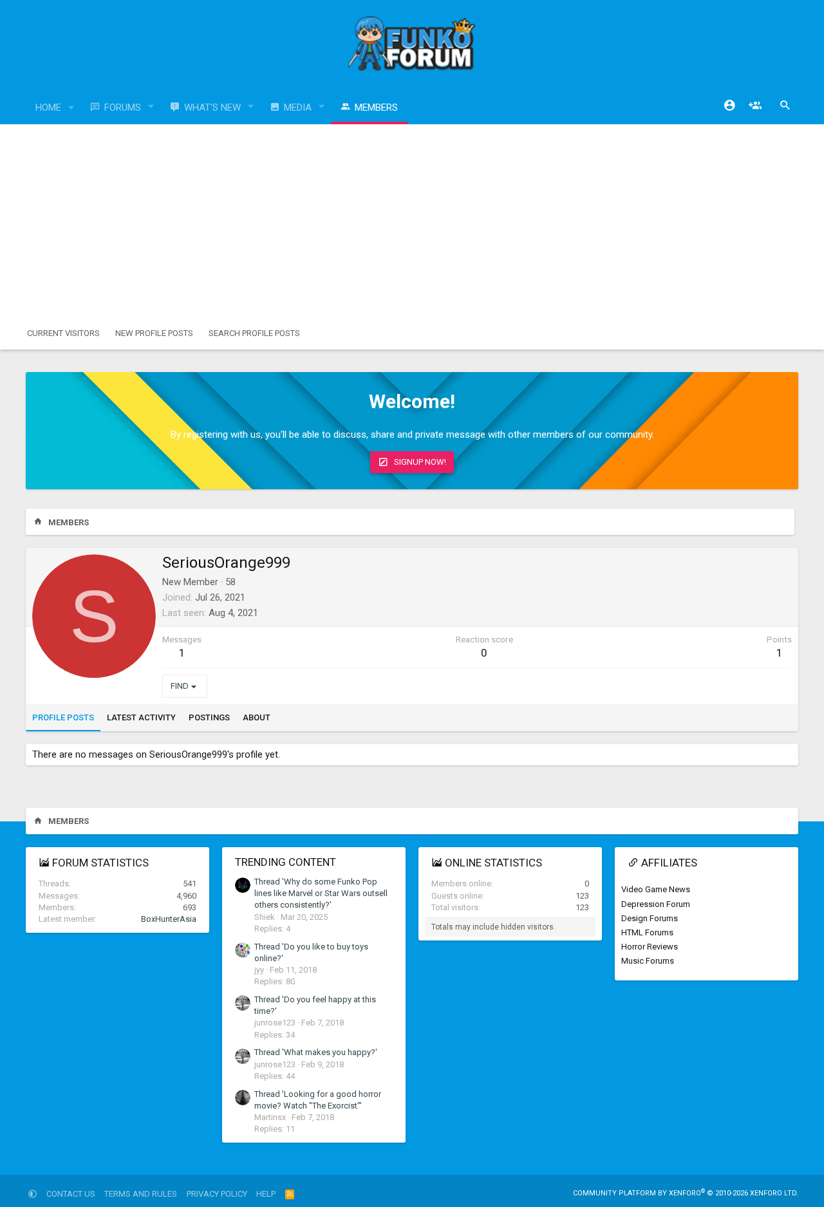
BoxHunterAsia (168, 919)
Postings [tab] (209, 717)
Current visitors (63, 333)
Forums (122, 107)
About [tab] (256, 717)
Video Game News (655, 889)
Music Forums (647, 961)
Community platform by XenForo (685, 1193)
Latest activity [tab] (141, 717)
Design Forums (649, 918)
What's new (212, 107)
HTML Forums (647, 932)
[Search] (785, 105)
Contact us (70, 1194)
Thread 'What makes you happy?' (315, 1052)
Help (266, 1194)
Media (298, 107)
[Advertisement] (412, 221)
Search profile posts (254, 333)
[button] (71, 107)
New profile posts (154, 333)
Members (376, 107)
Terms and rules (140, 1194)
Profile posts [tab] (63, 717)
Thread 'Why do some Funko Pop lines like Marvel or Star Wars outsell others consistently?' (321, 893)
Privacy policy (217, 1194)
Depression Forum (655, 904)
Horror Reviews (649, 946)
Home (48, 107)
